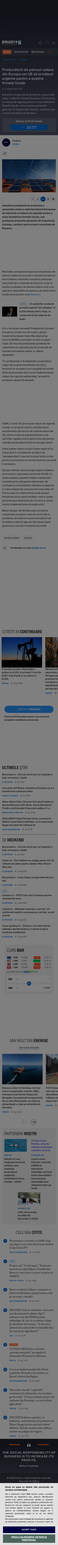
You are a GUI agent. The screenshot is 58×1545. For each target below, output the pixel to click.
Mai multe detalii (22, 1516)
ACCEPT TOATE (29, 1529)
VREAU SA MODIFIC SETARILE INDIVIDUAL (29, 1538)
